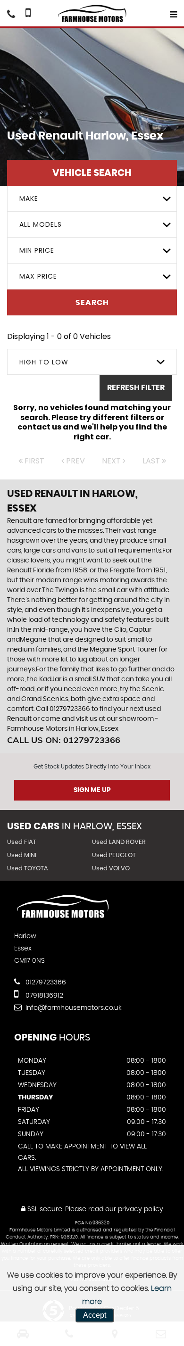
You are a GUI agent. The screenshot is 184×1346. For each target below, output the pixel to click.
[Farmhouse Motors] (92, 14)
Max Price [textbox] (38, 276)
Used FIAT (21, 842)
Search (92, 302)
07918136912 (43, 995)
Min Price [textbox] (36, 250)
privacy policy (140, 1209)
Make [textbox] (28, 198)
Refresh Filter (136, 387)
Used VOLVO (111, 869)
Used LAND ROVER (119, 842)
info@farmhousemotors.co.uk (73, 1008)
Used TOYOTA (27, 869)
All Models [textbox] (40, 224)
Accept (94, 1315)
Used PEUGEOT (114, 855)
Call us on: (63, 740)
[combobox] (92, 199)
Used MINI (21, 855)
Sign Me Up (92, 790)
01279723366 (45, 982)
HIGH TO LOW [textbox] (43, 362)
